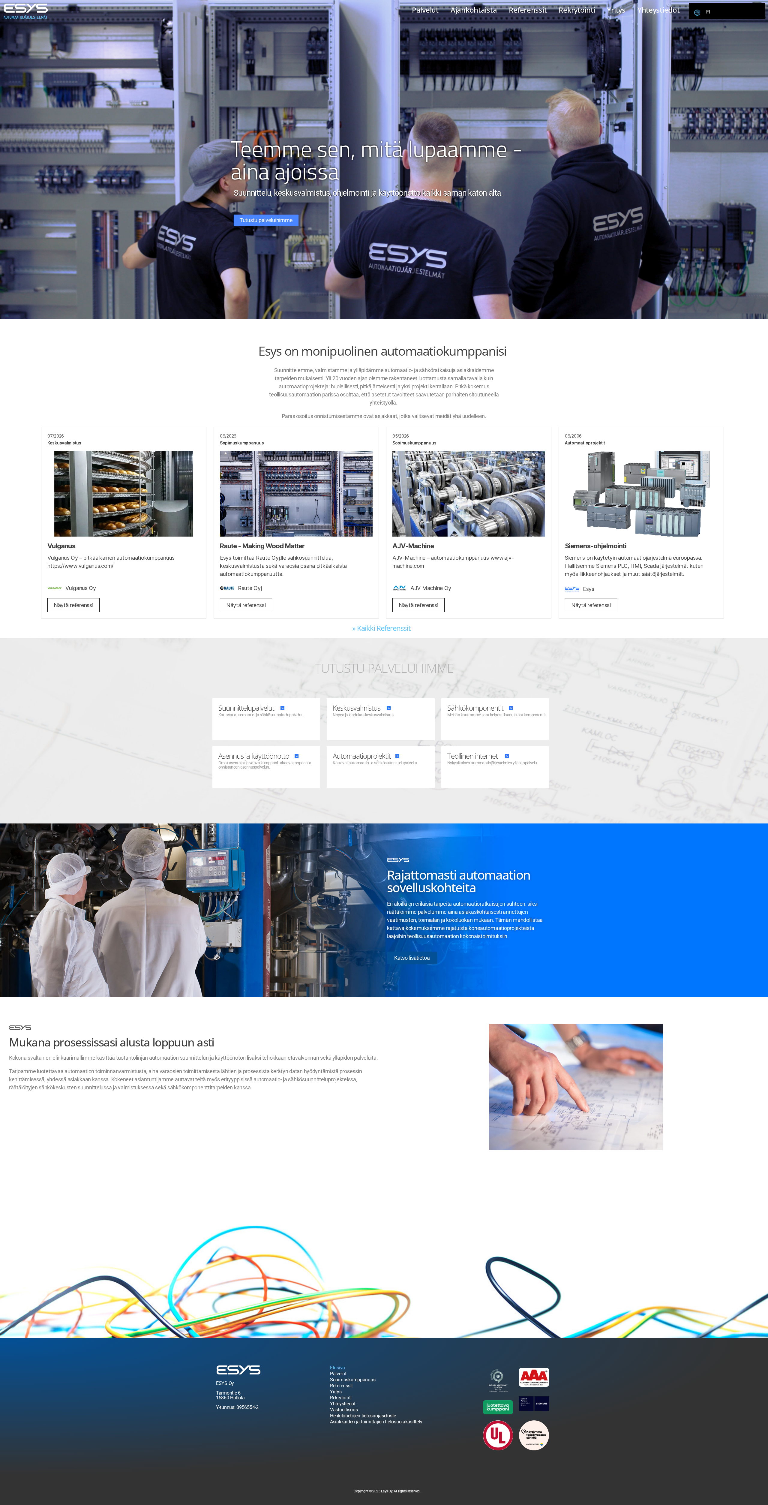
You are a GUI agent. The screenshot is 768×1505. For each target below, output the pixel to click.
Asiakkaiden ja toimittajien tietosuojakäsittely (376, 1422)
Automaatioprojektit (362, 756)
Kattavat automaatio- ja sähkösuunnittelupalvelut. (261, 714)
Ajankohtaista (474, 10)
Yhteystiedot (659, 10)
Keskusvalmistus (356, 708)
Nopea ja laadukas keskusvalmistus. (363, 714)
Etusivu (337, 1368)
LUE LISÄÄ (228, 726)
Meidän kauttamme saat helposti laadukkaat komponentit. (497, 714)
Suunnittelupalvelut (246, 708)
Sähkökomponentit (475, 708)
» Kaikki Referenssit (381, 628)
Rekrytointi (577, 10)
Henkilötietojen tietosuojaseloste (363, 1416)
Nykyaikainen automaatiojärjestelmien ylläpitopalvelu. (492, 762)
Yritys (616, 10)
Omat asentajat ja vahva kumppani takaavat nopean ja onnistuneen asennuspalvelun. (264, 764)
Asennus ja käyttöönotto (253, 756)
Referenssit (528, 10)
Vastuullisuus (344, 1410)
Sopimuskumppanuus (352, 1380)
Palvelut (425, 10)
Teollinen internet (472, 756)
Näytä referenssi (73, 605)
